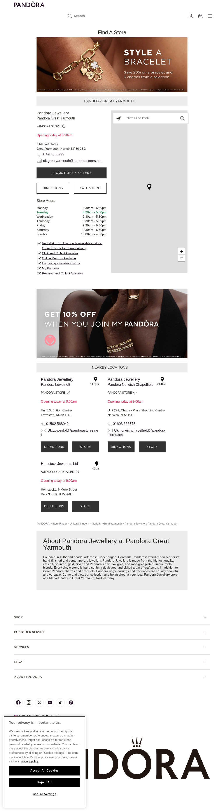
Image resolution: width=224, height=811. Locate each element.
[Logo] (29, 3)
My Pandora (50, 268)
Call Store (90, 188)
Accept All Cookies (44, 770)
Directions (53, 188)
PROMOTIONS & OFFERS (71, 172)
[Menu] (210, 16)
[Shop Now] (112, 323)
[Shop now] (112, 64)
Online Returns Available (59, 258)
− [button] (181, 258)
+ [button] (181, 251)
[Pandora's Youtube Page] (50, 702)
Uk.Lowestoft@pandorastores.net (69, 433)
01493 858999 (53, 154)
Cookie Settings (44, 794)
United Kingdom (79, 523)
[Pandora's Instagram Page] (28, 702)
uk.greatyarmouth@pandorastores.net (72, 161)
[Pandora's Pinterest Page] (70, 702)
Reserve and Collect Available (62, 273)
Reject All (44, 782)
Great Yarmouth (112, 523)
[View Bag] (200, 16)
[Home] (112, 758)
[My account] (191, 16)
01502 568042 (57, 424)
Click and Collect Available (60, 253)
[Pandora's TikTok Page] (60, 702)
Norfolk (96, 523)
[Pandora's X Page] (39, 702)
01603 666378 (124, 424)
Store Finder (59, 523)
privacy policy (29, 761)
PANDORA (43, 523)
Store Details (85, 448)
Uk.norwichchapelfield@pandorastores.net (136, 433)
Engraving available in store (61, 263)
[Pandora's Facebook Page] (18, 702)
